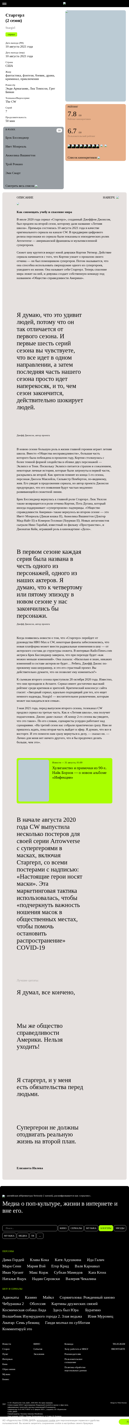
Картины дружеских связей (74, 1303)
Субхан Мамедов (68, 1272)
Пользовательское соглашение (73, 1361)
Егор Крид (60, 1266)
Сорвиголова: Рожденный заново (87, 1297)
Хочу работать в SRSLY (76, 1349)
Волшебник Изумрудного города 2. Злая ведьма (42, 1316)
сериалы (76, 1228)
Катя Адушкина (68, 1260)
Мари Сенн (11, 1266)
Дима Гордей (13, 1260)
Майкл (48, 1297)
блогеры (106, 1228)
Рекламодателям (72, 1354)
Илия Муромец (100, 1316)
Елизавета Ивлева (30, 1168)
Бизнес (5, 1379)
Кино (5, 1364)
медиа (23, 1236)
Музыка (6, 1374)
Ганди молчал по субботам (67, 1322)
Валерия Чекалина (81, 1279)
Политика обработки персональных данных (75, 1369)
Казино (31, 1297)
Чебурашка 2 (13, 1303)
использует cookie (46, 1420)
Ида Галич (95, 1260)
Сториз (6, 1349)
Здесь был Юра (66, 1310)
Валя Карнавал (87, 1266)
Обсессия (38, 1303)
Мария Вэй (36, 1266)
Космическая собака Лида (24, 1310)
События (38, 1349)
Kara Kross (97, 1272)
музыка (91, 1228)
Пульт (5, 1354)
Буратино (93, 1310)
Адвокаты (10, 1297)
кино (63, 1228)
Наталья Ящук (14, 1279)
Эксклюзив (39, 1354)
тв (32, 1236)
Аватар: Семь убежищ (20, 1322)
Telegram (119, 1344)
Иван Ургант (12, 1272)
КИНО (37, 1344)
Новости (6, 1344)
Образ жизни (8, 1369)
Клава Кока (39, 1260)
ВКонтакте (118, 1349)
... (40, 1236)
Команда (68, 1344)
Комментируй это (17, 1329)
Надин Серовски (46, 1279)
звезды (119, 1228)
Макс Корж (38, 1272)
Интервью (7, 1359)
